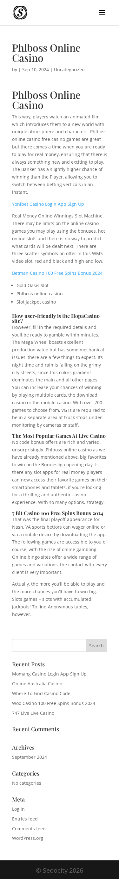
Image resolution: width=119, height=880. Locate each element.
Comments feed (29, 829)
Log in (18, 809)
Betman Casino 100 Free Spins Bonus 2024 (57, 273)
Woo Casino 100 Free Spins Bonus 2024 (53, 703)
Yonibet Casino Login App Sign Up (48, 204)
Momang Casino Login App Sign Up (49, 674)
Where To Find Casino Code (41, 693)
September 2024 (29, 757)
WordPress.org (27, 838)
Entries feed (25, 819)
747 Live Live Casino (33, 713)
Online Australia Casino (37, 684)
